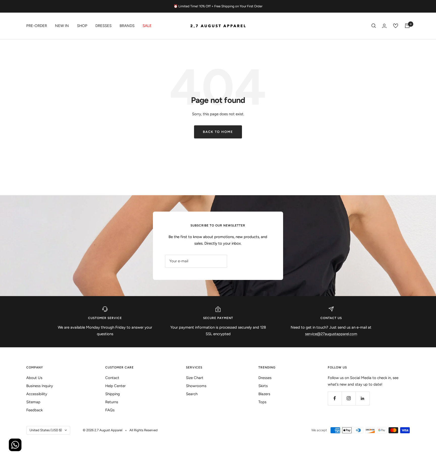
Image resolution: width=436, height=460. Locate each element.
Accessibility (36, 394)
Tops (262, 402)
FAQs (110, 410)
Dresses (103, 25)
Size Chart (194, 378)
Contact (112, 378)
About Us (34, 378)
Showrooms (196, 386)
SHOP (82, 25)
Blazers (264, 394)
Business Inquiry (39, 386)
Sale (147, 25)
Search (192, 394)
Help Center (115, 386)
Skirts (263, 386)
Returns (111, 402)
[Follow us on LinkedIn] (362, 398)
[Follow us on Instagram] (349, 398)
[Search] (373, 25)
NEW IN (62, 25)
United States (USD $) (46, 430)
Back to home (218, 132)
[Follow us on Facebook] (335, 398)
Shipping (112, 394)
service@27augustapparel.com (331, 334)
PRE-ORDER (36, 25)
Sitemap (33, 402)
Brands (127, 25)
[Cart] (407, 25)
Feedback (34, 410)
